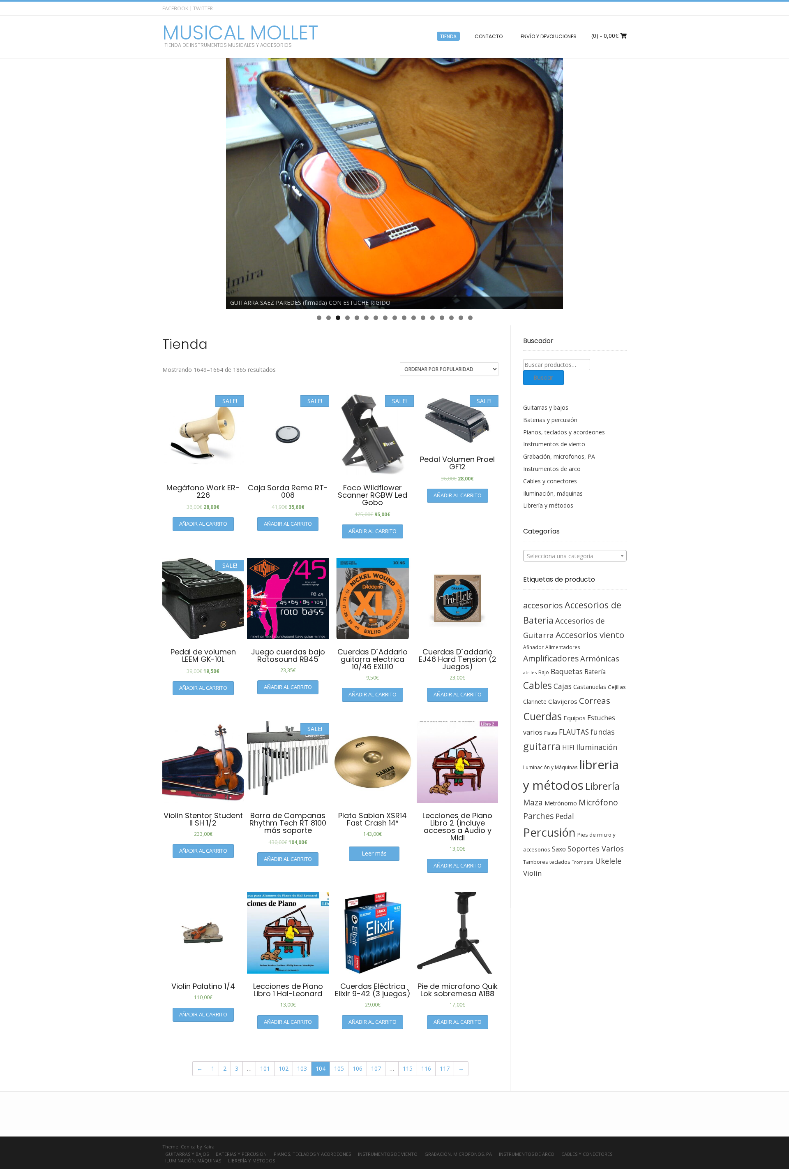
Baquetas (567, 671)
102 (283, 1068)
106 (357, 1068)
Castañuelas (589, 686)
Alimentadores (562, 647)
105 (339, 1068)
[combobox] (575, 555)
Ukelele (608, 861)
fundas (603, 732)
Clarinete (535, 701)
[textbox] (575, 556)
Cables (537, 685)
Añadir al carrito (203, 523)
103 (302, 1068)
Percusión (549, 832)
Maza (533, 802)
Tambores (535, 861)
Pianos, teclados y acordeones (564, 432)
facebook (175, 8)
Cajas (563, 686)
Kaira (209, 1146)
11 (413, 317)
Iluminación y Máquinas (550, 767)
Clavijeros (562, 701)
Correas (594, 700)
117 (445, 1068)
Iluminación (596, 747)
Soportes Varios (596, 849)
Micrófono (598, 802)
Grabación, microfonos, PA (559, 456)
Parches (538, 815)
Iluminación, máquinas (553, 493)
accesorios (543, 605)
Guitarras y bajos (545, 407)
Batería (595, 671)
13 (432, 317)
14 (442, 317)
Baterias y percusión (550, 420)
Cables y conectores (550, 481)
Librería (602, 786)
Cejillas (617, 687)
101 (265, 1068)
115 (408, 1068)
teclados (559, 861)
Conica (188, 1146)
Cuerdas (542, 716)
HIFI (568, 747)
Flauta (550, 733)
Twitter (203, 8)
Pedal (565, 816)
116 (426, 1068)
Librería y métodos (548, 505)
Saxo (559, 849)
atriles (530, 672)
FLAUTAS (574, 732)
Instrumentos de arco (552, 469)
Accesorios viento (590, 634)
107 (376, 1068)
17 (470, 317)
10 (404, 317)
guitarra (542, 746)
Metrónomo (560, 803)
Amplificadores (551, 658)
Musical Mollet (240, 33)
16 (461, 317)
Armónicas (599, 658)
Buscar (543, 377)
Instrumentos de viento (554, 444)
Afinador (533, 647)
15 (451, 317)
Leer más (374, 853)
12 (423, 317)
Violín (532, 873)
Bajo (543, 672)
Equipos (574, 718)
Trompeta (582, 862)
